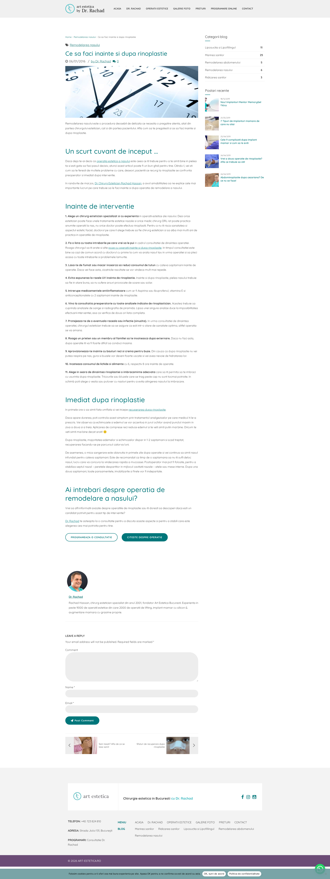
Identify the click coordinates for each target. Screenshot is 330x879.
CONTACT (247, 8)
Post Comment (84, 720)
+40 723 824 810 (84, 821)
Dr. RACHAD (133, 8)
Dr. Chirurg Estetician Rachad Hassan (118, 183)
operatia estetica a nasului (113, 161)
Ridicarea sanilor (215, 77)
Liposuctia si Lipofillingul (220, 47)
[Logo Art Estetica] (91, 796)
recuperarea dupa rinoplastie (147, 409)
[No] (325, 874)
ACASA (117, 8)
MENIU (122, 822)
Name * (70, 687)
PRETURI (201, 8)
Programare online (224, 8)
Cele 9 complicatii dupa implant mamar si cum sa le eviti (239, 141)
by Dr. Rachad (101, 61)
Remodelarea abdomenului (222, 62)
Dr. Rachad (72, 521)
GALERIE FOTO (181, 8)
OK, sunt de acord (214, 873)
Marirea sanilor (214, 55)
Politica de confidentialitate (244, 873)
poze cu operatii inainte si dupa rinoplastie (135, 247)
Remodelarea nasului (85, 37)
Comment (71, 650)
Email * (69, 703)
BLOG (121, 829)
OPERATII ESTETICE (157, 8)
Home (68, 37)
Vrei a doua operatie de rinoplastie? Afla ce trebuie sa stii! (241, 160)
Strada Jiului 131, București (90, 830)
